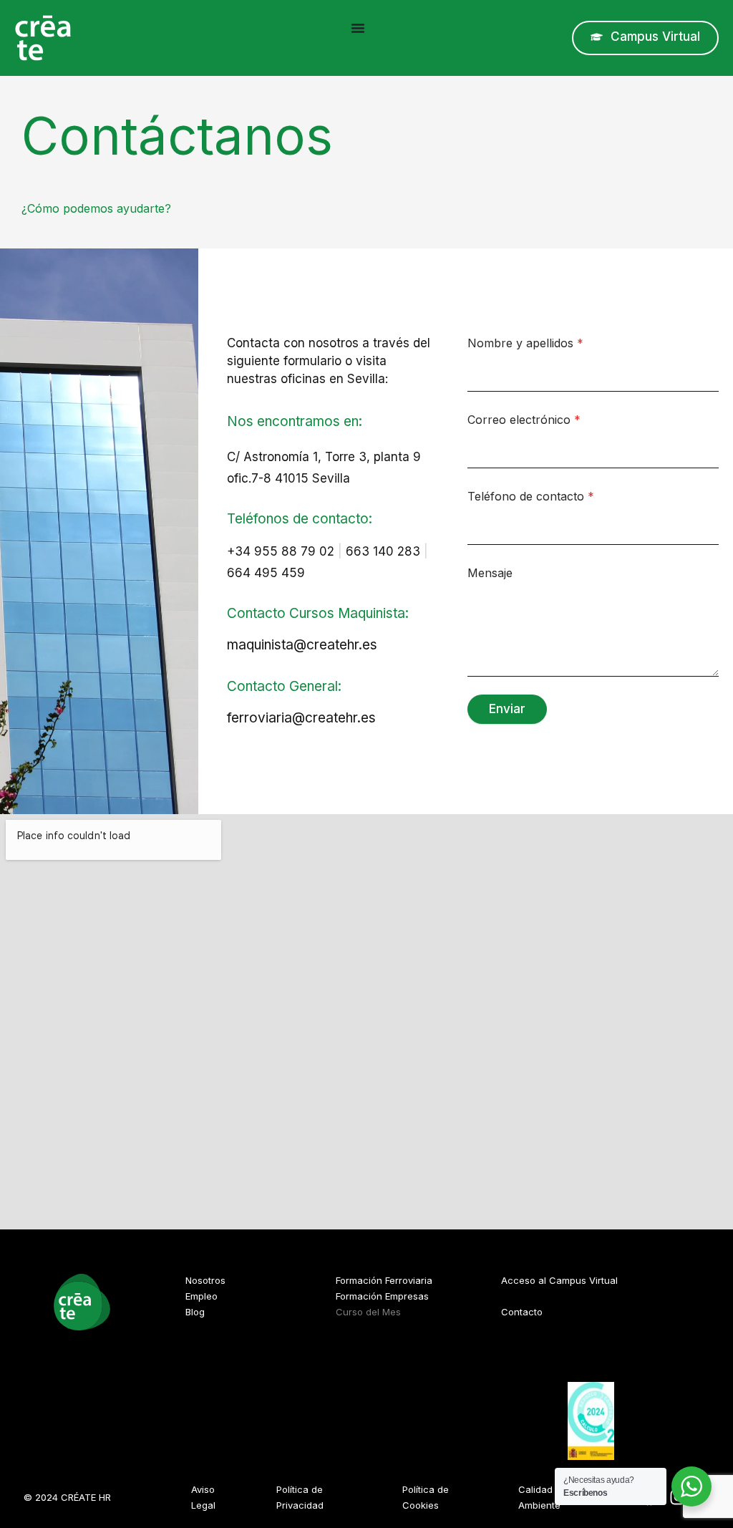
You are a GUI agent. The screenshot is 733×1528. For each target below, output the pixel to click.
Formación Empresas (382, 1296)
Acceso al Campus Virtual (559, 1280)
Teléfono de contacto (530, 496)
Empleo (201, 1296)
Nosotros (205, 1280)
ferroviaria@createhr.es (301, 718)
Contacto (522, 1311)
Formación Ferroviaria (384, 1280)
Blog (195, 1311)
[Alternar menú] (358, 28)
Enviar (507, 709)
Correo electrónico (524, 420)
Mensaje (490, 573)
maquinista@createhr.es (302, 645)
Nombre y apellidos (525, 343)
